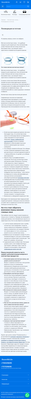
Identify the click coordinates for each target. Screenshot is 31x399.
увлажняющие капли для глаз (12, 249)
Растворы (14, 14)
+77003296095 (6, 363)
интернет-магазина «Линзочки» (19, 336)
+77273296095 (6, 366)
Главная (3, 19)
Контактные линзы (5, 14)
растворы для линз (23, 177)
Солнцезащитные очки (24, 14)
